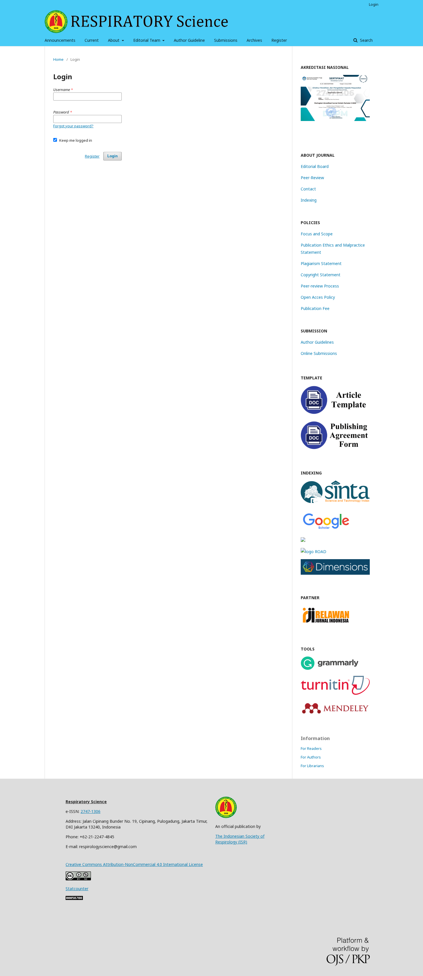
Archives (254, 40)
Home (58, 59)
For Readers (311, 748)
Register (279, 40)
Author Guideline (189, 40)
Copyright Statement (320, 274)
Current (92, 40)
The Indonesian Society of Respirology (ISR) (239, 839)
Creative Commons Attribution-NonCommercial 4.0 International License (134, 864)
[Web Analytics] (74, 898)
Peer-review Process (320, 286)
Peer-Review (312, 177)
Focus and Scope (317, 234)
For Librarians (312, 765)
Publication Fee (315, 308)
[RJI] (326, 624)
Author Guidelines (317, 342)
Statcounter (77, 888)
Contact (308, 189)
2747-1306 (90, 811)
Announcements (60, 40)
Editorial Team (147, 40)
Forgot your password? (73, 125)
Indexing (309, 200)
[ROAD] (313, 551)
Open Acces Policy (318, 297)
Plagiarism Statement (321, 263)
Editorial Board (315, 166)
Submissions (225, 40)
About (114, 40)
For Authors (311, 757)
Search (366, 40)
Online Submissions (319, 353)
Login (373, 4)
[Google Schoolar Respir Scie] (326, 529)
